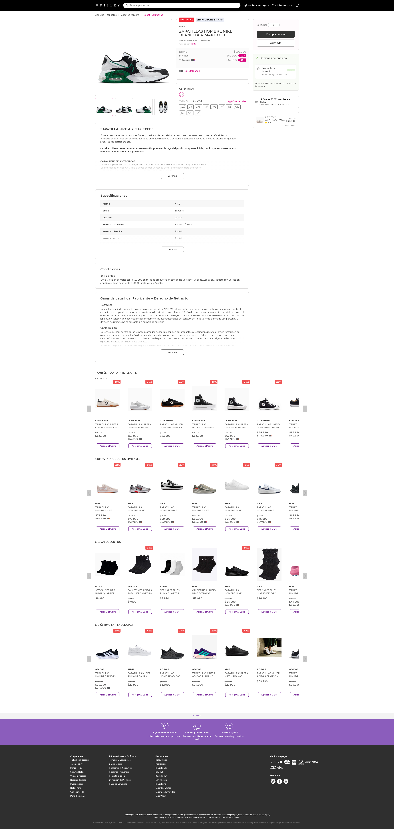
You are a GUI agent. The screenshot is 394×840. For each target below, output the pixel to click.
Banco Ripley (76, 768)
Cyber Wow (160, 796)
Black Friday (161, 776)
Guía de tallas (239, 101)
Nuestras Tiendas (78, 780)
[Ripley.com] (110, 5)
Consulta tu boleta (117, 776)
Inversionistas (76, 784)
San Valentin (161, 780)
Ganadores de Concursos (120, 768)
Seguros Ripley (77, 772)
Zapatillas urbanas (153, 15)
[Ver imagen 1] (104, 107)
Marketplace (160, 764)
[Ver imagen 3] (144, 107)
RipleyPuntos (161, 760)
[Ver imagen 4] (163, 107)
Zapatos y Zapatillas (106, 15)
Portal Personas (77, 796)
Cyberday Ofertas (163, 788)
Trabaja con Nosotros (79, 760)
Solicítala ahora (192, 71)
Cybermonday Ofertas (165, 792)
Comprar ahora (275, 34)
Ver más (172, 176)
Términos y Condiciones (120, 760)
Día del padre (161, 768)
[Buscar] (126, 5)
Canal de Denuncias (118, 784)
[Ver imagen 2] (124, 107)
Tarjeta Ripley (76, 764)
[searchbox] (185, 5)
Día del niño (160, 784)
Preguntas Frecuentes (119, 772)
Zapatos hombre (130, 15)
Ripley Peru (75, 788)
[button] (297, 5)
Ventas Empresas (78, 776)
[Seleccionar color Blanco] (181, 94)
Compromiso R (77, 792)
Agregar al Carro (108, 446)
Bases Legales (115, 764)
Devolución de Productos (120, 780)
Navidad (159, 772)
